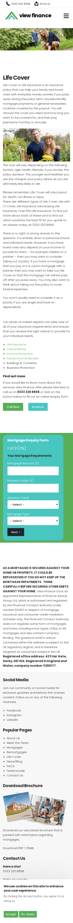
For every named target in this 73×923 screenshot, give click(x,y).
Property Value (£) (20, 480)
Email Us (45, 3)
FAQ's (11, 766)
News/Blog (14, 761)
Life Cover (14, 757)
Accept (11, 914)
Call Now (13, 407)
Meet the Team (18, 743)
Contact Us (15, 775)
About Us (13, 738)
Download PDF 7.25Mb (18, 848)
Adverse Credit (18, 498)
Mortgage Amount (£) (23, 463)
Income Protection (20, 354)
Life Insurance (16, 344)
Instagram (14, 715)
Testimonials (16, 771)
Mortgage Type (18, 514)
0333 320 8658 (20, 3)
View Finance (35, 15)
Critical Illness (16, 349)
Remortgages (17, 752)
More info (23, 901)
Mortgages (15, 747)
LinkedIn (12, 720)
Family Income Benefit (22, 358)
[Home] (11, 15)
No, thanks (28, 914)
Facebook (14, 710)
